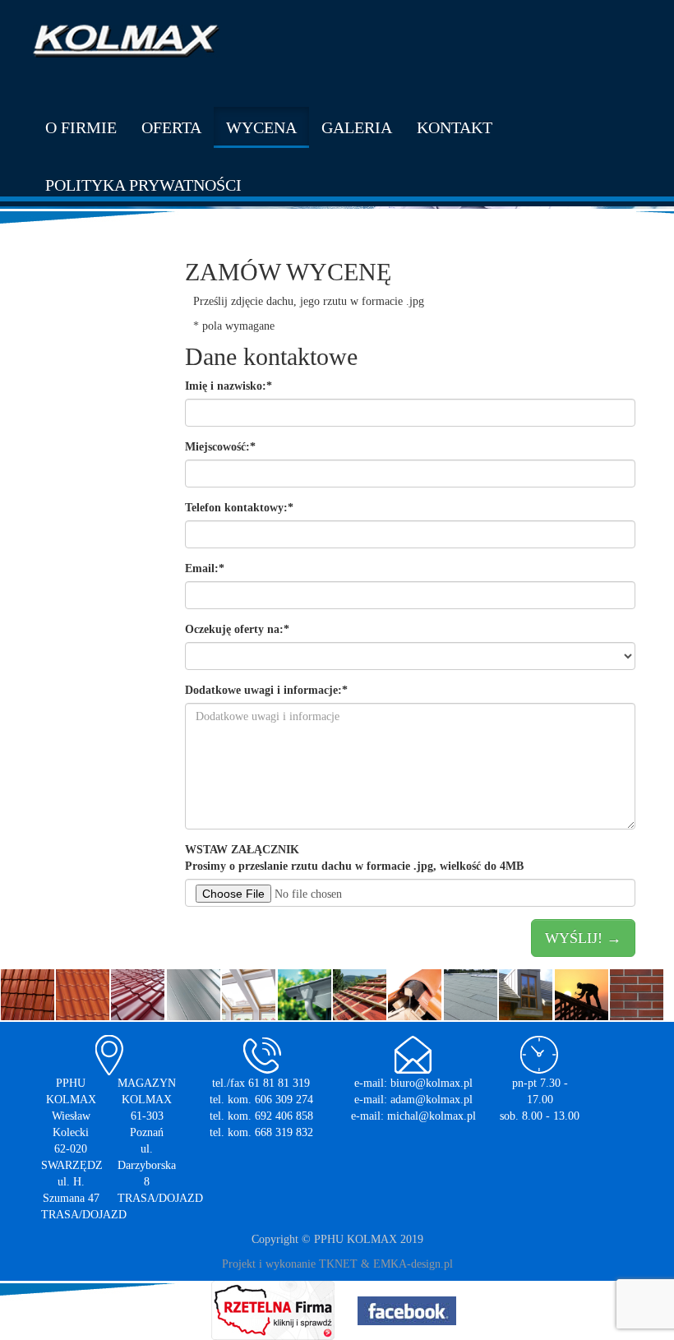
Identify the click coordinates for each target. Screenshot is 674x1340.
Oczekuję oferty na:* (237, 629)
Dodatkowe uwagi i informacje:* (266, 690)
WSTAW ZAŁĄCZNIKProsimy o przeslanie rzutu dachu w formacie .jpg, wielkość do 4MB (354, 857)
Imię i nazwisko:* (228, 386)
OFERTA (171, 127)
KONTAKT (454, 127)
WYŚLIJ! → (583, 938)
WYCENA (261, 127)
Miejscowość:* (220, 447)
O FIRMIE (81, 127)
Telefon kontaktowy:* (239, 507)
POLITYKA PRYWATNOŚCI (143, 185)
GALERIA (356, 127)
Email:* (204, 568)
